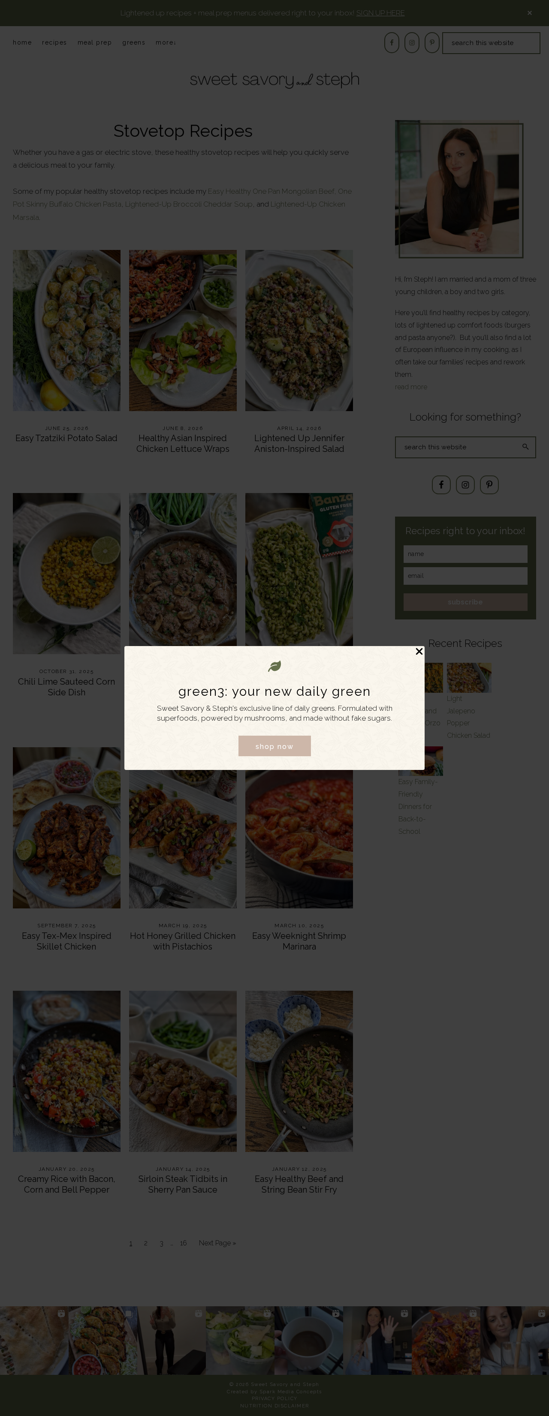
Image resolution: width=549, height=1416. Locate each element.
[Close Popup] (419, 652)
